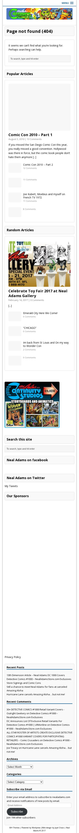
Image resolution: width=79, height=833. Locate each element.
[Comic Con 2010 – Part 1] (39, 128)
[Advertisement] (32, 525)
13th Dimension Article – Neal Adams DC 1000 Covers (36, 675)
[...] (34, 157)
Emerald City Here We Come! (40, 313)
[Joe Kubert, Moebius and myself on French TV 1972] (14, 200)
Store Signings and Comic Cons (24, 683)
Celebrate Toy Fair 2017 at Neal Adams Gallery (37, 293)
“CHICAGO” (29, 328)
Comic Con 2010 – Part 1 (30, 134)
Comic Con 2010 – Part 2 (38, 164)
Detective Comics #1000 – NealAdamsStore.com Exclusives (39, 679)
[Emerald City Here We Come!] (14, 319)
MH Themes (14, 827)
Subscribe (17, 811)
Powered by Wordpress (30, 827)
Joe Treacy (12, 747)
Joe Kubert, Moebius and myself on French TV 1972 (44, 195)
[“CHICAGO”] (14, 334)
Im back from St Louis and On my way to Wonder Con (46, 344)
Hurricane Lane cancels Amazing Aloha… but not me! (36, 694)
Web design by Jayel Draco (53, 827)
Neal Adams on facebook (27, 460)
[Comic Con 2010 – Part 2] (14, 170)
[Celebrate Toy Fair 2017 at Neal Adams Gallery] (39, 284)
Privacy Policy (13, 657)
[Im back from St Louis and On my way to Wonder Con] (14, 348)
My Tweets (11, 486)
